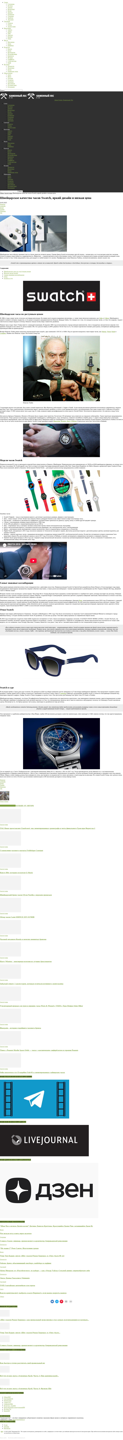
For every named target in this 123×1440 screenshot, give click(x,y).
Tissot (109, 331)
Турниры (11, 16)
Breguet (63, 421)
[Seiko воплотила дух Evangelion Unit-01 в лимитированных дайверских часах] (10, 1067)
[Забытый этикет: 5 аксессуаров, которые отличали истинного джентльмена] (10, 978)
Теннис (10, 7)
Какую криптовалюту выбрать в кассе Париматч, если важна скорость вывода (33, 1293)
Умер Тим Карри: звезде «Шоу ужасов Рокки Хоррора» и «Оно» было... (30, 1333)
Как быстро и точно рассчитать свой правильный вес (22, 1363)
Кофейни (11, 45)
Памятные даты (13, 71)
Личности (11, 66)
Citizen (106, 318)
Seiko (101, 318)
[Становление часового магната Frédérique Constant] (10, 845)
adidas (10, 32)
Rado (113, 331)
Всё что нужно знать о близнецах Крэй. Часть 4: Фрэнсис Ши (25, 1389)
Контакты (7, 1428)
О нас (6, 1425)
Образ (2, 193)
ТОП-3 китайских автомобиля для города (17, 1285)
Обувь (10, 25)
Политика (11, 68)
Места (6, 40)
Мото (9, 76)
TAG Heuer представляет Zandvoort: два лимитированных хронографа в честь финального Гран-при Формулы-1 (47, 828)
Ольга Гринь (4, 801)
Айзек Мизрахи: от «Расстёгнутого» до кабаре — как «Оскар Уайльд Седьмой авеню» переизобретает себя (45, 1271)
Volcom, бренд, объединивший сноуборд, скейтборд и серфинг (25, 1263)
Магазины (11, 42)
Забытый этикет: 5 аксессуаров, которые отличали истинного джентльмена (31, 984)
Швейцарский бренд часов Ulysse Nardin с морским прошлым (26, 895)
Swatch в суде (8, 278)
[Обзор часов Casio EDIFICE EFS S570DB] (10, 911)
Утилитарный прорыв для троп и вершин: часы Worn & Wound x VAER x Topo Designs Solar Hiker (41, 1006)
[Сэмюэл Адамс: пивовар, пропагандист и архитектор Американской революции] (5, 1341)
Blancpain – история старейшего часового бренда (20, 1028)
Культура (7, 47)
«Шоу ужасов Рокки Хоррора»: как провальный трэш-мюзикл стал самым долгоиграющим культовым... (44, 1320)
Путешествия (12, 85)
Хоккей (10, 13)
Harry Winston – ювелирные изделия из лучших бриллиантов (26, 961)
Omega (104, 331)
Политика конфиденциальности (16, 1437)
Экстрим (10, 19)
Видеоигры (11, 52)
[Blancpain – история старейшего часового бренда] (10, 1022)
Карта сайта (3, 1437)
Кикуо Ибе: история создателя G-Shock (16, 873)
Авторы (6, 1426)
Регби (10, 11)
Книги (10, 49)
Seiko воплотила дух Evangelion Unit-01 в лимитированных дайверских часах (32, 1072)
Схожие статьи (7, 806)
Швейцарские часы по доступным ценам (17, 271)
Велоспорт (11, 9)
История (6, 64)
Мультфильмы (12, 54)
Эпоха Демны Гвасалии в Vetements (15, 1278)
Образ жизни (8, 73)
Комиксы (11, 56)
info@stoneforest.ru (19, 1419)
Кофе (9, 63)
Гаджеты (10, 80)
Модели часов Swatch (11, 273)
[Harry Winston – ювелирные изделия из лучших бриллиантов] (10, 956)
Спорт (6, 2)
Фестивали (11, 83)
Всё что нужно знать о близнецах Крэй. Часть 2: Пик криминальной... (29, 1376)
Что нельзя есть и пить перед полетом (16, 1233)
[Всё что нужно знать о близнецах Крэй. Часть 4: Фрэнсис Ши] (5, 1385)
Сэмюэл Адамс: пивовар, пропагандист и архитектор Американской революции (33, 1241)
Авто (9, 75)
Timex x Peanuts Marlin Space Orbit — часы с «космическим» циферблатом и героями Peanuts (39, 1050)
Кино (9, 51)
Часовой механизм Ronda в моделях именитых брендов (23, 939)
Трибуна (10, 18)
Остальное (11, 87)
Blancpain (56, 421)
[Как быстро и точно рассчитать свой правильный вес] (5, 1359)
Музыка (10, 57)
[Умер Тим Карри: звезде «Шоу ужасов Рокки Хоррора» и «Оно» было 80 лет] (5, 1329)
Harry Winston (72, 421)
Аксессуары (12, 26)
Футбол (10, 6)
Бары (9, 44)
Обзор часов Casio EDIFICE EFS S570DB (17, 917)
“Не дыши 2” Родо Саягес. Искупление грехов (19, 1248)
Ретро (9, 69)
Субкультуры (12, 61)
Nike (9, 33)
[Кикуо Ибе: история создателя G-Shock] (10, 867)
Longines (3, 333)
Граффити (11, 59)
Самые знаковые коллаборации (14, 275)
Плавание (11, 14)
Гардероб (7, 21)
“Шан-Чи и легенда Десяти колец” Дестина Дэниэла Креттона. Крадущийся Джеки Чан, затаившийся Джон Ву (46, 1226)
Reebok (10, 37)
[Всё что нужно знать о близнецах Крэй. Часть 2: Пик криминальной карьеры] (5, 1372)
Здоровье (11, 82)
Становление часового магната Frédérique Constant (21, 850)
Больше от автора (24, 806)
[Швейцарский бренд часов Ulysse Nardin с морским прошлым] (10, 889)
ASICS (10, 30)
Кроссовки (7, 28)
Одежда (10, 23)
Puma (9, 38)
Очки (5, 276)
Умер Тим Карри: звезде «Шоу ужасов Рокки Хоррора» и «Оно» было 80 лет (32, 1256)
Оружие (10, 78)
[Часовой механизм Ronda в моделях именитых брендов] (10, 934)
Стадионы (11, 4)
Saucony (10, 35)
